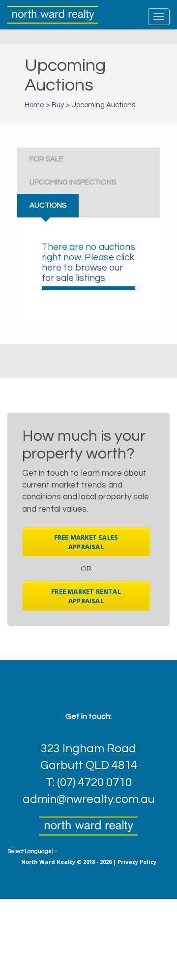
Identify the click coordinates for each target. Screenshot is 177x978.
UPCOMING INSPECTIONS (73, 182)
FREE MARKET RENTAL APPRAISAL (86, 596)
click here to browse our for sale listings (88, 267)
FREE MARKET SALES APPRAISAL (86, 542)
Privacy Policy (137, 861)
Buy (58, 105)
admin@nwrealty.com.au (88, 799)
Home (34, 105)
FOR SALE (46, 159)
